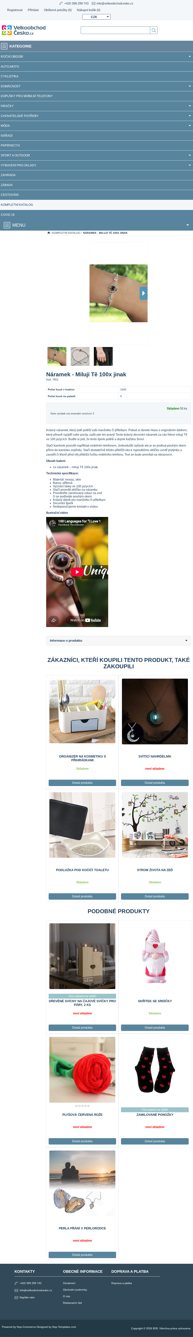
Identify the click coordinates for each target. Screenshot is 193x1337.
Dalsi (144, 293)
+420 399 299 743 (30, 1283)
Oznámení (69, 1283)
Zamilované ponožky (154, 1115)
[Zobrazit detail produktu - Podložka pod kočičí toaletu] (82, 825)
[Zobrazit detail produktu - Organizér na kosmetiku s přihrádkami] (82, 711)
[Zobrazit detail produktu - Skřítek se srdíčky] (154, 956)
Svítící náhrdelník (155, 756)
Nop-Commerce (26, 1326)
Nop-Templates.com (64, 1326)
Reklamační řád (72, 1302)
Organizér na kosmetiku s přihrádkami (82, 758)
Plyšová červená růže (82, 1115)
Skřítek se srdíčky (155, 1001)
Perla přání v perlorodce (82, 1228)
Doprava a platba (121, 1283)
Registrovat (14, 10)
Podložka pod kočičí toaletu (82, 870)
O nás (66, 1296)
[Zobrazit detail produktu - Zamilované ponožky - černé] (154, 1069)
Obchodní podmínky (75, 1289)
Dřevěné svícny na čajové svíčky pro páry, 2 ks (82, 1003)
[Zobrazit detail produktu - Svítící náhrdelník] (154, 711)
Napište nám (27, 1297)
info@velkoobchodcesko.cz (114, 3)
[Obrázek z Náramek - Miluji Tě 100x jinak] (56, 356)
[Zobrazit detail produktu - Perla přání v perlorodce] (82, 1183)
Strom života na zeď (155, 870)
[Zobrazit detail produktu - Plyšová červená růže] (82, 1069)
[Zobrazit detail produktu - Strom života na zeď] (154, 825)
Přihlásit (33, 10)
